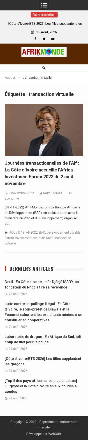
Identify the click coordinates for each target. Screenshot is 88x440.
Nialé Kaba (46, 238)
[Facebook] (35, 39)
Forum (9, 238)
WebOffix (55, 434)
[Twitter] (44, 39)
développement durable (63, 232)
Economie (12, 198)
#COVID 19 (17, 232)
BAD (42, 232)
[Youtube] (53, 39)
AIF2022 (32, 232)
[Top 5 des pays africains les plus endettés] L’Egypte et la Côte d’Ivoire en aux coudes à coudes (41, 386)
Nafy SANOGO (53, 193)
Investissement (26, 238)
